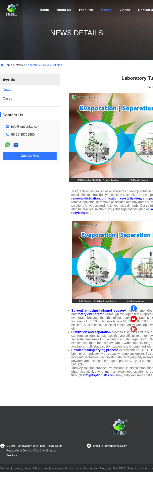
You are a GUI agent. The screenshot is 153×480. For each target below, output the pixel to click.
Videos (125, 10)
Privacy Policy (22, 468)
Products (86, 10)
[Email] (16, 144)
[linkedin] (133, 329)
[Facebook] (133, 308)
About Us (64, 10)
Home (44, 10)
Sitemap (5, 468)
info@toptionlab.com (25, 126)
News (19, 64)
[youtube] (133, 318)
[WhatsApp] (7, 144)
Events (106, 10)
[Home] (12, 10)
